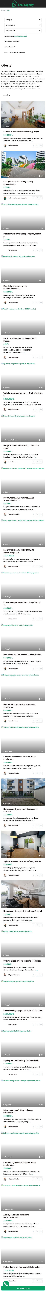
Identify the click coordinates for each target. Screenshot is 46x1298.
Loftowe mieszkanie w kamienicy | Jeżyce (21, 132)
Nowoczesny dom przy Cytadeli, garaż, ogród (22, 911)
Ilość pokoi (7, 47)
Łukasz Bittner (12, 619)
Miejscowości (10, 30)
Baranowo (8, 751)
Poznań (7, 126)
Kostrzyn (8, 597)
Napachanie (9, 1209)
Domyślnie (6, 95)
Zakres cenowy (9, 36)
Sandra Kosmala (13, 145)
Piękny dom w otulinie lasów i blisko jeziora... (22, 1267)
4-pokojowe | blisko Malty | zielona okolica (21, 1060)
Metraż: (6, 41)
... (31, 141)
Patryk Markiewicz (13, 357)
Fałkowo (7, 803)
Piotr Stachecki (12, 250)
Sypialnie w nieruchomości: (12, 52)
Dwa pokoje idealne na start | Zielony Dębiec (22, 655)
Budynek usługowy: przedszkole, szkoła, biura (22, 1010)
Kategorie (9, 20)
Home (3, 10)
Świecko (7, 492)
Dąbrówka (8, 1105)
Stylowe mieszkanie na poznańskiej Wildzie (22, 861)
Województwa (10, 25)
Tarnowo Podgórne (11, 440)
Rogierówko (9, 1261)
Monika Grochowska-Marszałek (17, 198)
